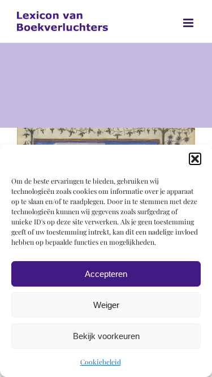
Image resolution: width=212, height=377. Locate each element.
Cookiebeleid (100, 361)
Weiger (106, 305)
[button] (195, 158)
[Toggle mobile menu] (189, 23)
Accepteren (106, 274)
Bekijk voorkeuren (106, 336)
